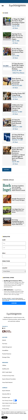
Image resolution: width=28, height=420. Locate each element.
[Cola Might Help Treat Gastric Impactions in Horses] (7, 210)
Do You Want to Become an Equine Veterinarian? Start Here (17, 51)
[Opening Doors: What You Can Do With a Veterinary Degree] (7, 36)
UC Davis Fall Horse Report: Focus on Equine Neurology (18, 136)
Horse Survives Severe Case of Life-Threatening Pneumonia (18, 81)
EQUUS (4, 340)
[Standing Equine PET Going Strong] (7, 96)
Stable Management (7, 347)
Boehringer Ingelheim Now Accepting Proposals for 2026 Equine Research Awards (18, 188)
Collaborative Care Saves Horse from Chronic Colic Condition (17, 107)
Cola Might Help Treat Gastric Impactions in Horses (18, 210)
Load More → (7, 169)
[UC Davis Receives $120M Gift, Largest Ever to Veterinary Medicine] (7, 66)
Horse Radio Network (7, 382)
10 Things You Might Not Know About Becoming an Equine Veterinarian (18, 21)
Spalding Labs (5, 369)
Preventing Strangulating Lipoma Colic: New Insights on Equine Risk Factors (18, 222)
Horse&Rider (5, 350)
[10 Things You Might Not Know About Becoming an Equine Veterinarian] (7, 21)
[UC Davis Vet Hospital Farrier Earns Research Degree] (7, 122)
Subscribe (14, 303)
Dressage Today (6, 357)
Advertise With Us (6, 394)
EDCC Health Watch (7, 372)
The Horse (4, 344)
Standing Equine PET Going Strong (18, 94)
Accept (4, 417)
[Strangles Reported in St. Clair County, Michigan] (7, 199)
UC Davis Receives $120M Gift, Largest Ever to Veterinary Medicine (18, 66)
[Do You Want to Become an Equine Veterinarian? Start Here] (7, 51)
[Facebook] (2, 328)
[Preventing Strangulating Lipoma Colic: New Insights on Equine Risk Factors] (7, 222)
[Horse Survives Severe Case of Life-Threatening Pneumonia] (7, 81)
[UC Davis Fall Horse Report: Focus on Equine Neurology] (7, 137)
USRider (4, 365)
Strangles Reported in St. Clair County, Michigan (18, 199)
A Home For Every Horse (8, 376)
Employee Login (6, 397)
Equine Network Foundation (9, 379)
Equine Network (6, 390)
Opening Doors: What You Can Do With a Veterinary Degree (17, 36)
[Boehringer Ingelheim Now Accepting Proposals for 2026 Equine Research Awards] (7, 188)
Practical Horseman (6, 354)
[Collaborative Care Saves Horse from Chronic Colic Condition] (7, 107)
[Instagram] (4, 328)
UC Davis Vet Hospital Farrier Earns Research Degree (16, 122)
